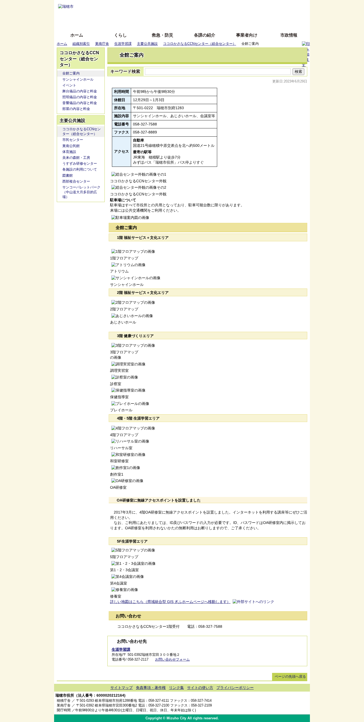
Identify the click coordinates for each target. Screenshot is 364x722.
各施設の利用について (79, 169)
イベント (69, 85)
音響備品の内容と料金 (79, 103)
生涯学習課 (123, 44)
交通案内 (284, 703)
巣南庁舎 (102, 44)
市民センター (72, 140)
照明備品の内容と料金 (79, 97)
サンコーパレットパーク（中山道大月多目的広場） (81, 192)
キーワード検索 (125, 71)
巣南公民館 (71, 146)
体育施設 (69, 152)
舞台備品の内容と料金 (79, 91)
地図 (268, 703)
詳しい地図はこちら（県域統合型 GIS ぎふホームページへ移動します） (170, 601)
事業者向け (246, 35)
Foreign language (147, 14)
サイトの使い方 (176, 22)
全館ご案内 (71, 73)
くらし (120, 35)
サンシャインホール (78, 79)
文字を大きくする (186, 14)
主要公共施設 (147, 44)
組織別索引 (81, 44)
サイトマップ (121, 687)
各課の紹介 (204, 35)
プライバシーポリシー (235, 687)
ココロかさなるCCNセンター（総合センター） (199, 44)
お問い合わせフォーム (172, 659)
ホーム (76, 35)
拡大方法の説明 (143, 22)
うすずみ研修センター (79, 163)
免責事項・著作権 (151, 687)
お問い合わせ (299, 703)
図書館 (67, 175)
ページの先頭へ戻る (290, 676)
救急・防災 (162, 35)
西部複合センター (76, 181)
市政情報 (288, 35)
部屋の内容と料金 (76, 109)
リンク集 (176, 687)
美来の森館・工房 (76, 158)
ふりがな (139, 6)
